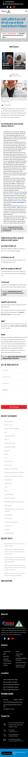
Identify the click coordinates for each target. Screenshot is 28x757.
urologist (7, 529)
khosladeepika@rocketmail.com (14, 4)
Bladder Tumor (9, 425)
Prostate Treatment (10, 498)
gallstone (7, 450)
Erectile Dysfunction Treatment (21, 659)
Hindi (6, 458)
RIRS (4, 654)
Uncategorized (12, 33)
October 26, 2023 (16, 76)
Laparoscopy (8, 483)
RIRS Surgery (8, 505)
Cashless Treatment (7, 753)
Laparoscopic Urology (19, 655)
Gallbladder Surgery (10, 447)
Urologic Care (8, 526)
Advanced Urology (21, 662)
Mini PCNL (6, 656)
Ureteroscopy (8, 518)
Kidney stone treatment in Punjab (14, 476)
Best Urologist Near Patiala (10, 687)
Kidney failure (8, 465)
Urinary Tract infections (11, 522)
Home (4, 33)
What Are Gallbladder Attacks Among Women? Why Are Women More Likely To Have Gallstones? (15, 568)
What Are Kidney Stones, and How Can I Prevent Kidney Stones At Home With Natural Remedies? (15, 560)
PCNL (6, 487)
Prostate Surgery (9, 494)
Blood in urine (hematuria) (12, 428)
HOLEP (17, 651)
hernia (6, 454)
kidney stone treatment (11, 469)
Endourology (6, 651)
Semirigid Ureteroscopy (7, 660)
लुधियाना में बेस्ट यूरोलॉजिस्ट (19, 202)
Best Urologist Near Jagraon (11, 689)
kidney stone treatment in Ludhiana (14, 472)
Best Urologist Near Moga (10, 679)
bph (6, 432)
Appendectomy (9, 421)
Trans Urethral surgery (7, 664)
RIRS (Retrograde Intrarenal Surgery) (15, 502)
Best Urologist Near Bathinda (11, 684)
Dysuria (7, 439)
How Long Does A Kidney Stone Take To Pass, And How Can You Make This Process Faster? (15, 552)
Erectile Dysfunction (10, 443)
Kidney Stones (8, 480)
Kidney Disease (9, 461)
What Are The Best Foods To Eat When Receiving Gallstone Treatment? (15, 574)
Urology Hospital (9, 533)
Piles (6, 491)
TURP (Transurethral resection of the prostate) (14, 510)
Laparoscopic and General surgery (20, 666)
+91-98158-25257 (9, 2)
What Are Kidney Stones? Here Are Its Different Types (15, 545)
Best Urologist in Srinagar (10, 682)
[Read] (11, 7)
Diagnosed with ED (10, 436)
